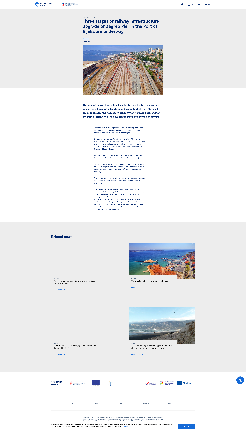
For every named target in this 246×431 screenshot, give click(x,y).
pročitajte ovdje (126, 426)
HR (199, 4)
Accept (186, 426)
